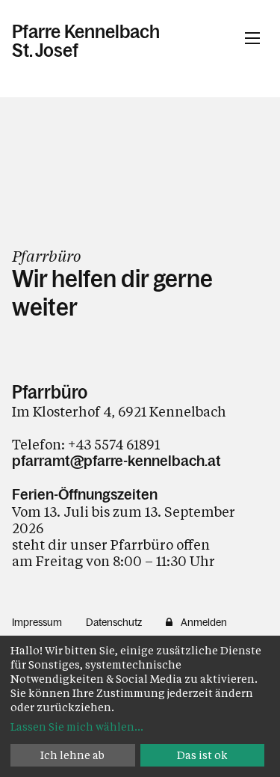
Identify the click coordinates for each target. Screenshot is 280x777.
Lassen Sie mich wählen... (76, 726)
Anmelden (204, 622)
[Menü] (252, 38)
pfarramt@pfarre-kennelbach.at (116, 460)
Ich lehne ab (72, 755)
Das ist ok (202, 755)
